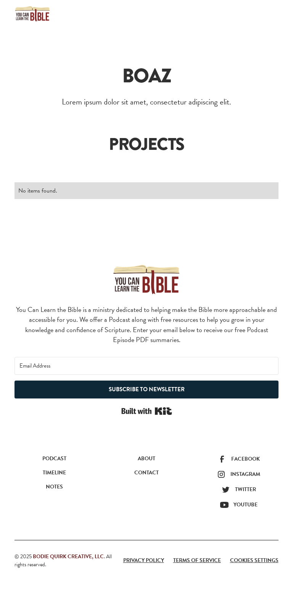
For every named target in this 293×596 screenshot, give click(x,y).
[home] (32, 13)
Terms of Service (197, 560)
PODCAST (54, 459)
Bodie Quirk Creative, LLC (68, 557)
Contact (146, 473)
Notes (54, 487)
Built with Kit (146, 411)
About (146, 459)
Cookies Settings (254, 560)
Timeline (54, 473)
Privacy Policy (143, 560)
